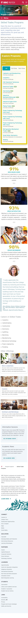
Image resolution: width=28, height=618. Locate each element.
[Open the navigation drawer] (26, 2)
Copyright (3, 536)
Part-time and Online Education (9, 573)
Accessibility (4, 597)
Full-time (14, 68)
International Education (7, 571)
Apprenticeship (5, 565)
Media (2, 528)
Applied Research (5, 552)
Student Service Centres (7, 591)
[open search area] (23, 2)
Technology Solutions (6, 558)
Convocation (4, 584)
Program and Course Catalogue (9, 604)
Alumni (3, 549)
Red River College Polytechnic (8, 2)
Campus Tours (4, 519)
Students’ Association (6, 588)
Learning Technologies (6, 543)
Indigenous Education (6, 569)
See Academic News (9, 458)
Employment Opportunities (8, 521)
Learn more (5, 499)
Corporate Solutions (6, 554)
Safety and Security (6, 606)
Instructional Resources (7, 541)
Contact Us (4, 517)
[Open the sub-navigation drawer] (2, 18)
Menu (6, 18)
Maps (2, 525)
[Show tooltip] (14, 183)
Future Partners (5, 556)
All (6, 68)
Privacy (3, 601)
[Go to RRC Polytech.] (1, 466)
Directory (3, 599)
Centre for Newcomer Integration (9, 567)
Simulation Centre (5, 575)
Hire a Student (5, 523)
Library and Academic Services (9, 586)
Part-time (21, 68)
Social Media (4, 530)
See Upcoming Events (9, 438)
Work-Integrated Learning (7, 577)
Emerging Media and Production (9, 539)
